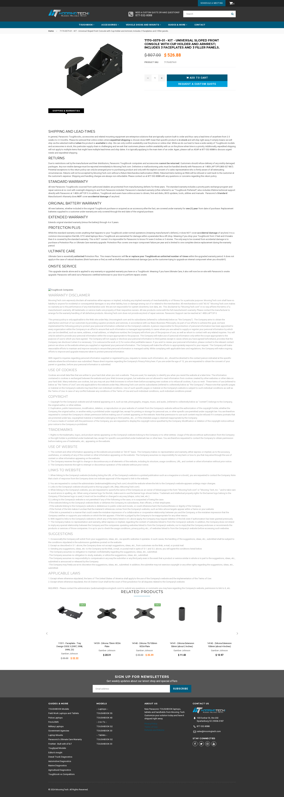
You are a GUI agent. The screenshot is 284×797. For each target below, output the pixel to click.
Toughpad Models (57, 748)
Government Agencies (58, 730)
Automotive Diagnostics (59, 761)
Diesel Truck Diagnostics (60, 757)
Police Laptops (55, 717)
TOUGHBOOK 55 (104, 713)
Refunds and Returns (154, 730)
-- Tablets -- (101, 735)
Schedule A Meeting (212, 3)
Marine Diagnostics (57, 765)
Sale (82, 605)
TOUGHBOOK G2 (104, 726)
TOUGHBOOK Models (58, 709)
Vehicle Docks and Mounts (143, 25)
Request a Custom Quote (197, 84)
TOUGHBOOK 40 (104, 717)
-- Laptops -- (102, 709)
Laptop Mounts (55, 735)
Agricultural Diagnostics (59, 770)
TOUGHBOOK (86, 25)
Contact (199, 25)
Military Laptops (56, 726)
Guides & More (177, 25)
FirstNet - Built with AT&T (60, 744)
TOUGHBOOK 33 (104, 730)
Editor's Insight (55, 752)
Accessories (109, 25)
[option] (67, 633)
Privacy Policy (150, 723)
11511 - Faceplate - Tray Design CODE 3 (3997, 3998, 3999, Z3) (70, 646)
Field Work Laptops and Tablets (63, 713)
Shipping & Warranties (66, 110)
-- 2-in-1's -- (101, 722)
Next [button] (237, 633)
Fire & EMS (53, 722)
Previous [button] (46, 633)
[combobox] (206, 14)
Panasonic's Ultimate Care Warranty (65, 739)
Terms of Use (150, 727)
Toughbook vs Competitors (61, 774)
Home (51, 31)
